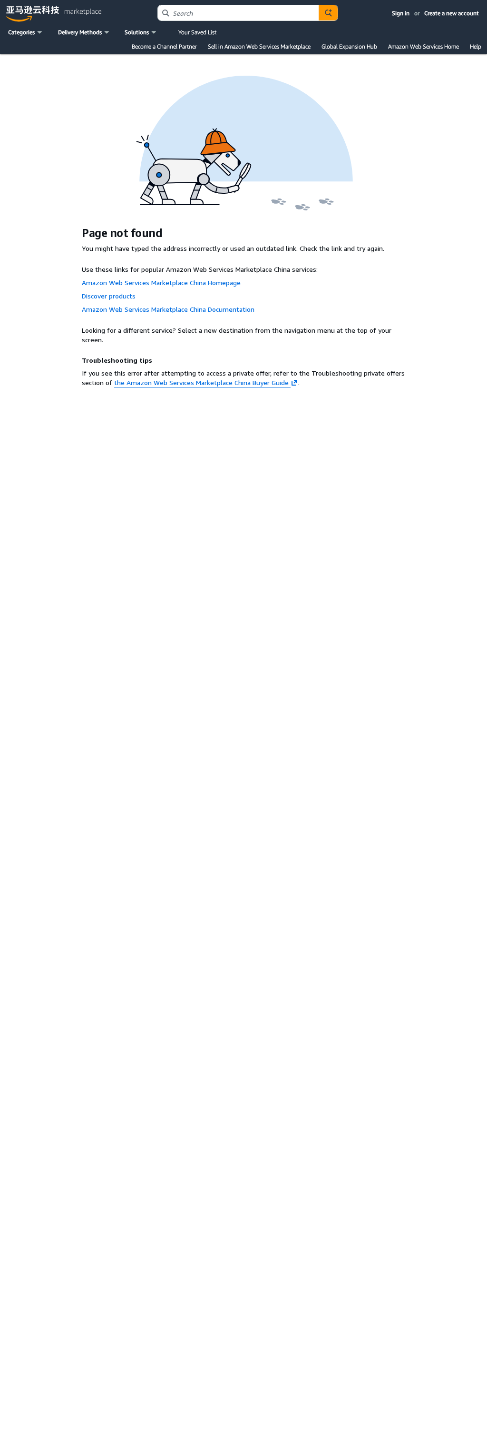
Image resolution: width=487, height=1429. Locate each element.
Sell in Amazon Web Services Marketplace (259, 46)
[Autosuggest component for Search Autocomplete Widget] (328, 12)
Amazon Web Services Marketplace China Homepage (161, 282)
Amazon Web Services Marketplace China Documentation (168, 309)
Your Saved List (197, 32)
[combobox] (238, 12)
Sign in (400, 13)
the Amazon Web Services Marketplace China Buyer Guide (201, 382)
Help (475, 46)
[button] (26, 32)
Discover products (109, 296)
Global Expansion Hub (349, 46)
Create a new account (451, 13)
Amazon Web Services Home (423, 46)
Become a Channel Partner (164, 46)
